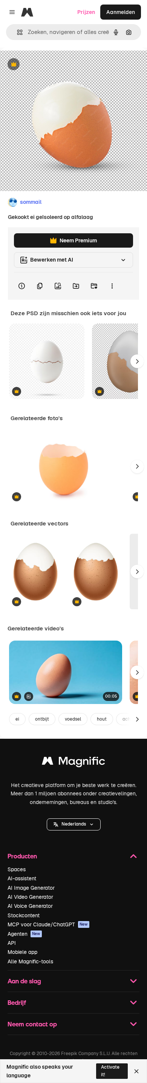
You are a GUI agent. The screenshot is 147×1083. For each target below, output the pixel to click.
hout (102, 719)
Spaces (17, 869)
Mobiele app (22, 952)
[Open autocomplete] (16, 32)
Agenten (24, 933)
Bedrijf (17, 1002)
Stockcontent (24, 915)
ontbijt (42, 719)
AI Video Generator (30, 897)
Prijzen (86, 12)
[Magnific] (73, 763)
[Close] (136, 1071)
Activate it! (110, 1070)
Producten (22, 856)
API (12, 943)
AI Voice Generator (30, 906)
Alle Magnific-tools (30, 961)
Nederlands (73, 824)
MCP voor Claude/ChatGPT (48, 924)
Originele (49, 64)
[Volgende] (137, 361)
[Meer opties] (111, 286)
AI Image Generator (31, 887)
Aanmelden (120, 12)
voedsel (73, 719)
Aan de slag (24, 981)
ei (17, 719)
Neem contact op (32, 1024)
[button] (74, 824)
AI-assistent (22, 878)
